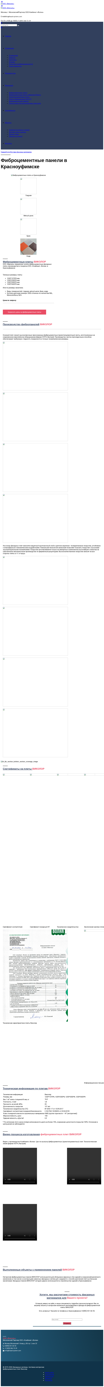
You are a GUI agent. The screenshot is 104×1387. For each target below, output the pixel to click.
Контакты (8, 143)
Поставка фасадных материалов (21, 152)
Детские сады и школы (17, 132)
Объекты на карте (15, 136)
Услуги (8, 152)
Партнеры (13, 60)
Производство (10, 73)
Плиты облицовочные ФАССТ (20, 99)
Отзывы (12, 62)
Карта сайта (49, 1373)
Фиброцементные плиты (18, 93)
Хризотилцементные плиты (19, 97)
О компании (9, 48)
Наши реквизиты (15, 66)
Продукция (9, 85)
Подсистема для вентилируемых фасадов (25, 103)
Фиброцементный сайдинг (19, 101)
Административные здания (19, 130)
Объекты (8, 123)
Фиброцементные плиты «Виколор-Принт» (25, 95)
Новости (12, 58)
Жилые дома (14, 134)
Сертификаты (10, 110)
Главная (8, 36)
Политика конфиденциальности (21, 64)
